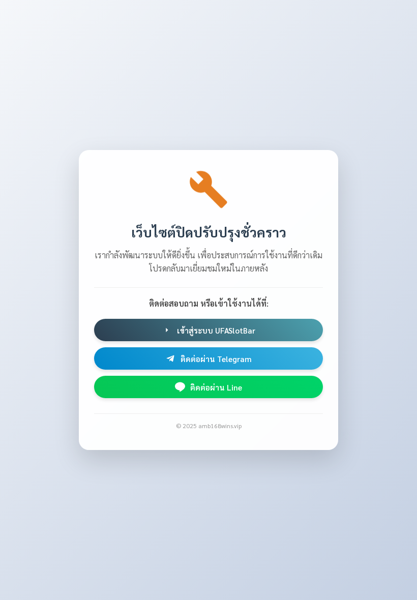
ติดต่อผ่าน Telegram (216, 359)
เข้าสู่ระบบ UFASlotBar (216, 330)
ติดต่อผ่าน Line (216, 387)
